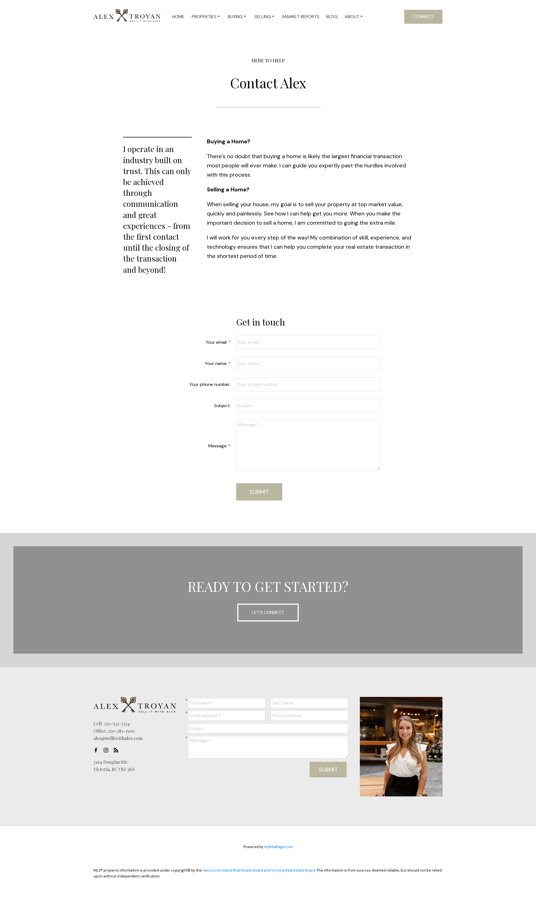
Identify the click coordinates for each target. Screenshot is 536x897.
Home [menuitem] (178, 17)
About (352, 17)
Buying (235, 17)
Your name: (216, 363)
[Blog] (117, 750)
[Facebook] (97, 750)
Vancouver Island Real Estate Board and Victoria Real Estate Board (259, 870)
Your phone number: (210, 384)
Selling (262, 17)
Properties (204, 17)
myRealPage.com (278, 846)
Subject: (222, 406)
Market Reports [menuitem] (301, 17)
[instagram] (107, 750)
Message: (218, 446)
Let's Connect (268, 612)
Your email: (217, 342)
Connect (423, 17)
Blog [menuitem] (332, 17)
